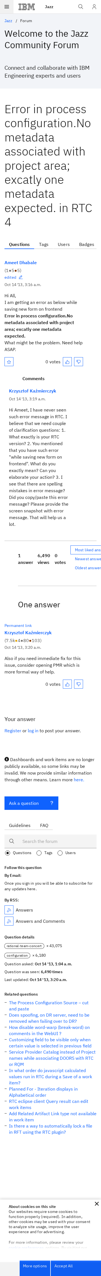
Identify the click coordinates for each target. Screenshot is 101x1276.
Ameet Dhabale (20, 262)
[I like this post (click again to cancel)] (67, 361)
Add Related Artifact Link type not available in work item (53, 1116)
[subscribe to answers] (8, 909)
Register (12, 730)
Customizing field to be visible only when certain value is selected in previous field (50, 1043)
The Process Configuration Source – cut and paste (49, 1006)
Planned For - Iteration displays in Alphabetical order (43, 1092)
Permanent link (18, 625)
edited (10, 277)
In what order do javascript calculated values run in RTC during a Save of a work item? (50, 1077)
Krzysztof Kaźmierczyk (32, 391)
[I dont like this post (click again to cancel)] (78, 361)
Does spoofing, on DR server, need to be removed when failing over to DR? (49, 1018)
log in (33, 730)
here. (79, 779)
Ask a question (24, 803)
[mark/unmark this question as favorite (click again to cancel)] (8, 361)
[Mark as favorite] (8, 361)
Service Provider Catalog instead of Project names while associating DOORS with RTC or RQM (52, 1058)
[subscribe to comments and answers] (8, 921)
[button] (97, 1204)
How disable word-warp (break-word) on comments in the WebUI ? (49, 1030)
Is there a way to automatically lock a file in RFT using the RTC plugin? (50, 1129)
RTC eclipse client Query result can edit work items (48, 1104)
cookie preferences (26, 1247)
